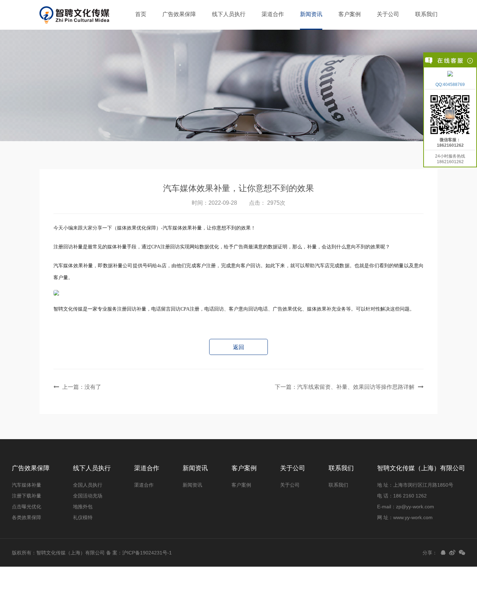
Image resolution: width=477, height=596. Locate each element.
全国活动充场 (87, 496)
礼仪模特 (83, 517)
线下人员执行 (228, 14)
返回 (238, 347)
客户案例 (349, 14)
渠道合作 (273, 14)
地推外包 (83, 506)
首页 (140, 14)
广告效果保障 (179, 14)
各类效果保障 (26, 517)
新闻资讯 (311, 14)
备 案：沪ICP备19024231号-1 (139, 552)
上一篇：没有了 (81, 387)
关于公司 (388, 14)
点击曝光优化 (26, 506)
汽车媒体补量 (26, 485)
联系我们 (426, 14)
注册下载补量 (26, 496)
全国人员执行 (87, 485)
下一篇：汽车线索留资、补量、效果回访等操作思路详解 (344, 387)
